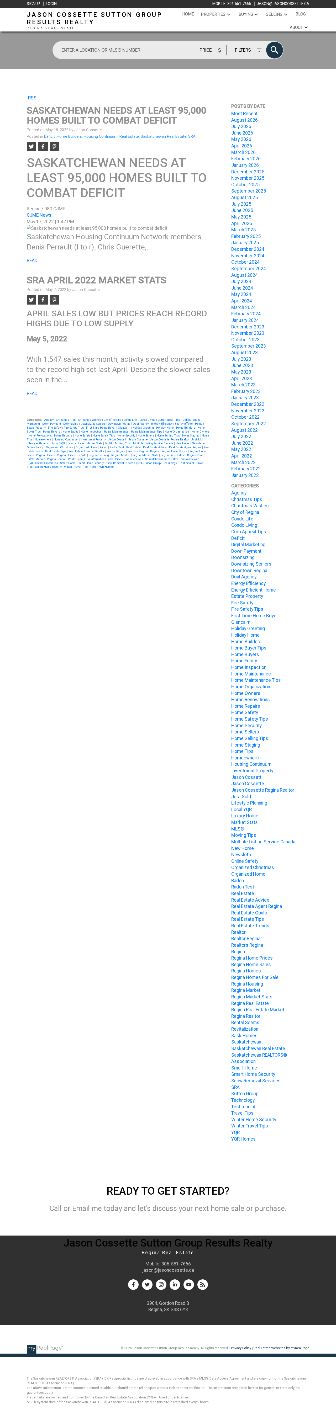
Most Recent (244, 113)
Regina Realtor (56, 459)
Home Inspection (91, 431)
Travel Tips (242, 1113)
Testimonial (187, 463)
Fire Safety (55, 427)
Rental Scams (77, 459)
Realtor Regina (116, 451)
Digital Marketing (248, 544)
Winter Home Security (48, 467)
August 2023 (244, 352)
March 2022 (243, 462)
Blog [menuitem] (301, 14)
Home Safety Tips (104, 435)
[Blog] (202, 1284)
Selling (274, 14)
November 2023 (247, 333)
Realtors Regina (138, 451)
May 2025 (241, 217)
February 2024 (246, 313)
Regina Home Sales (251, 964)
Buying (246, 14)
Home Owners (200, 431)
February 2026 (246, 158)
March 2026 (243, 152)
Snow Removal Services (121, 463)
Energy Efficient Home (189, 423)
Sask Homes (115, 459)
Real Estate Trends (81, 451)
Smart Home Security (91, 463)
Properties (213, 14)
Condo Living (147, 420)
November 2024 (247, 255)
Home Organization (177, 431)
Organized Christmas (60, 447)
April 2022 (241, 456)
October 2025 (245, 184)
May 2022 (241, 449)
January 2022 (245, 475)
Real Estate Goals (249, 913)
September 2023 (248, 346)
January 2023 (245, 397)
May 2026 (241, 139)
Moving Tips (123, 443)
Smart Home (68, 463)
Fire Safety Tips (74, 427)
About (296, 27)
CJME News (39, 215)
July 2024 (241, 281)
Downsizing (71, 423)
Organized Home (87, 447)
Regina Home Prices (174, 451)
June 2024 (242, 288)
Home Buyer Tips (248, 648)
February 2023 (246, 391)
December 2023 (247, 326)
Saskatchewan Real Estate (163, 136)
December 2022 (247, 404)
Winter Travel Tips (76, 467)
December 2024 (247, 249)
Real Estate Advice (155, 447)
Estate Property (36, 427)
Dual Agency (141, 423)
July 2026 (241, 126)
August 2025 (244, 197)
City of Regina (113, 420)
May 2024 (241, 294)
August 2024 (244, 275)
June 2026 (242, 133)
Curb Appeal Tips (169, 420)
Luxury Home (76, 443)
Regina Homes (45, 455)
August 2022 (244, 430)
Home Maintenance (116, 431)
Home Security (126, 435)
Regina (155, 451)
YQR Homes (106, 467)
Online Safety (35, 447)
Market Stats (94, 443)
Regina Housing (99, 455)
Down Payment (52, 423)
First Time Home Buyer (101, 427)
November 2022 (247, 410)
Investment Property (94, 439)
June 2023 (242, 365)
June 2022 (242, 443)
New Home (183, 443)
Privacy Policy (241, 1348)
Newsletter (199, 443)
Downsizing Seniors (93, 423)
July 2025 (241, 204)
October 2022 (245, 417)
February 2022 (246, 468)
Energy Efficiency (162, 423)
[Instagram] (161, 1284)
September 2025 (248, 191)
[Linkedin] (175, 1284)
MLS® (109, 443)
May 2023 (241, 372)
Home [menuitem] (188, 14)
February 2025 (246, 236)
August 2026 (244, 120)
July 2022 (241, 436)
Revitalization (96, 459)
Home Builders (69, 136)
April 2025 (241, 223)
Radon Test (117, 447)
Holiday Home (165, 427)
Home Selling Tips (169, 435)
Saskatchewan (134, 459)
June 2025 (242, 210)
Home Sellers (146, 435)
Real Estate (129, 136)
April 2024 (241, 301)
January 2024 (245, 320)
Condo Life (131, 420)
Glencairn (124, 427)
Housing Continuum (101, 136)
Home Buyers (52, 431)
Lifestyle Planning (38, 443)
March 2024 (243, 307)
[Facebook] (133, 1284)
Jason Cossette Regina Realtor (170, 439)
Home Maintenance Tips (147, 431)
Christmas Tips (66, 420)
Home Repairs (63, 435)
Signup (33, 4)
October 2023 (245, 339)
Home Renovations (40, 435)
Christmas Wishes (90, 420)
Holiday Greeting (144, 427)
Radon (103, 447)
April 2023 (241, 378)
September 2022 (248, 423)
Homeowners (43, 439)
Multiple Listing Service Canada (153, 443)
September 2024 (248, 268)
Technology (170, 463)
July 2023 (241, 359)
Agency (49, 420)
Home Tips (242, 751)
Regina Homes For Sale (72, 455)
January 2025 (245, 242)
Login (51, 4)
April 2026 (241, 145)
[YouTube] (188, 1284)
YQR (93, 467)
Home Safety (83, 435)
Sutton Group (153, 463)
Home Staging (191, 435)
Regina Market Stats (146, 455)
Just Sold (197, 439)
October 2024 (245, 262)
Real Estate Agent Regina (185, 447)
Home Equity (70, 431)
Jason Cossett (117, 439)
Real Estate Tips (56, 451)
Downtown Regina (119, 423)
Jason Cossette (138, 439)
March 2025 (243, 229)
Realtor (100, 451)
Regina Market (121, 455)
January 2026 (245, 165)
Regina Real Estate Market (257, 1009)
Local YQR (59, 443)
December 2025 (247, 171)
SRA (192, 136)
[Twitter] (147, 1284)
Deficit (49, 136)
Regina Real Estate (173, 455)
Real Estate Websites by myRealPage (281, 1348)
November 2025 (247, 178)
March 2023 (243, 384)
